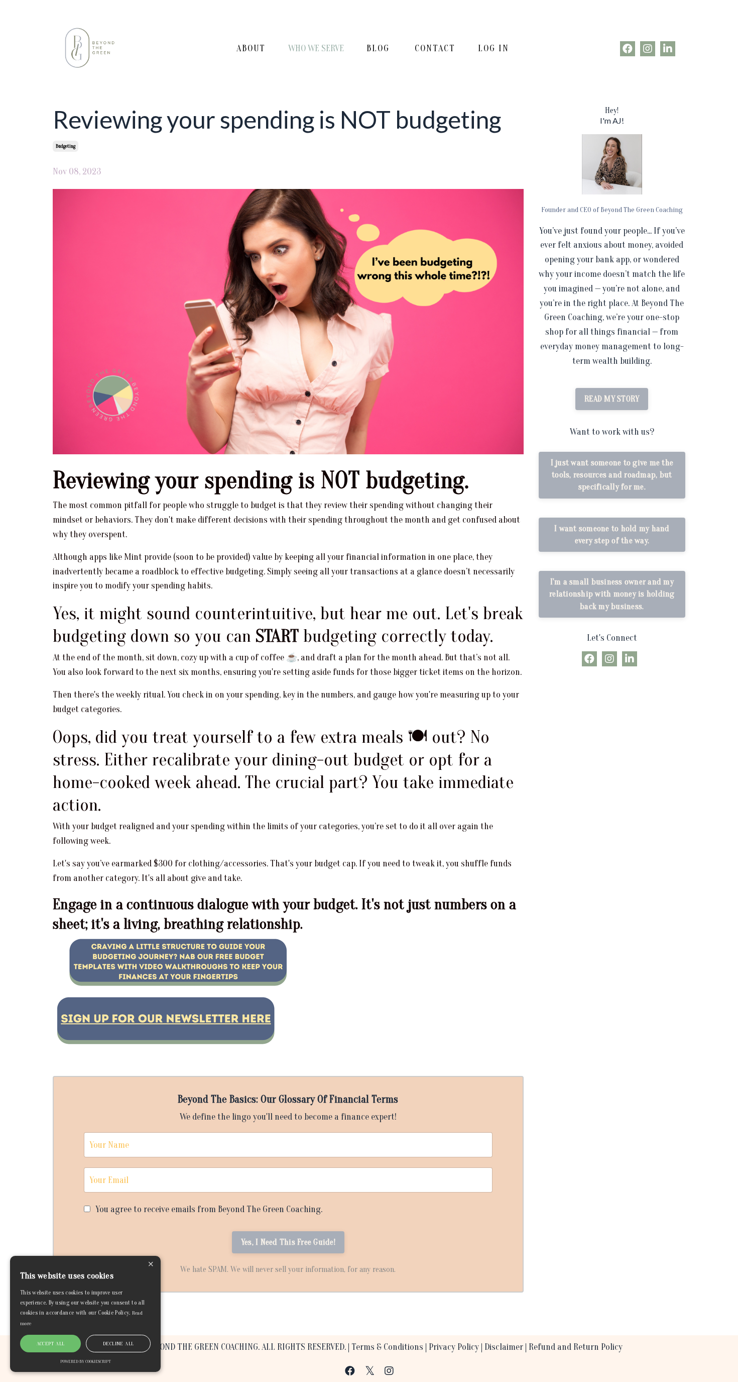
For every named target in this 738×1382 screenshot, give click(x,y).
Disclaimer (503, 1347)
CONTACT (435, 48)
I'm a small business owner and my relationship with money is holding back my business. (612, 594)
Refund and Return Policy (576, 1347)
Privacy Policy (454, 1347)
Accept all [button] (51, 1343)
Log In (493, 48)
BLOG (378, 48)
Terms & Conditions (387, 1347)
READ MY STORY (611, 399)
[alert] (85, 1314)
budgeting (65, 146)
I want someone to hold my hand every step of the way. (612, 534)
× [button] (151, 1264)
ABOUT (251, 48)
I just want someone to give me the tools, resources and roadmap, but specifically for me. (612, 475)
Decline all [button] (118, 1343)
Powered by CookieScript (85, 1361)
